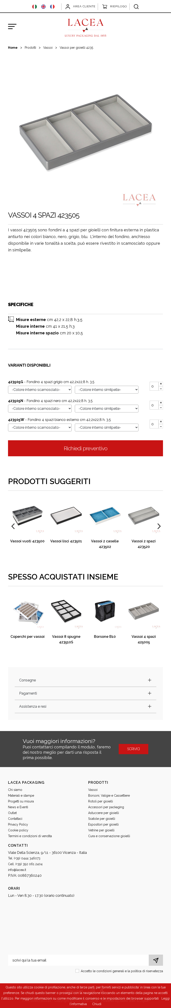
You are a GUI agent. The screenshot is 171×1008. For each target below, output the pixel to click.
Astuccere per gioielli (103, 813)
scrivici (133, 749)
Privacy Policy (18, 824)
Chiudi (96, 1004)
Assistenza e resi (32, 706)
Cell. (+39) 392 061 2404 (25, 864)
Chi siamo (15, 790)
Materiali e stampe (21, 795)
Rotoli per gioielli (100, 801)
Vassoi (48, 47)
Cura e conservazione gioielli (109, 836)
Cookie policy (18, 830)
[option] (85, 132)
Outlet (12, 813)
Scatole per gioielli (101, 818)
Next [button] (158, 525)
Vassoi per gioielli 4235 (76, 47)
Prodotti (30, 47)
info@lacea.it (17, 870)
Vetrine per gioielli (101, 830)
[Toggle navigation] (12, 26)
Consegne (27, 680)
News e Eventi (18, 807)
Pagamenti (28, 693)
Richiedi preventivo (86, 448)
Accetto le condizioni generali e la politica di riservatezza (122, 971)
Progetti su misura (21, 801)
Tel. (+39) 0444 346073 (24, 858)
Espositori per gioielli (103, 824)
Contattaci (15, 818)
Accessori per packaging (106, 807)
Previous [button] (12, 525)
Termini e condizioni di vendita (30, 836)
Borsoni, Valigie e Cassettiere (109, 795)
